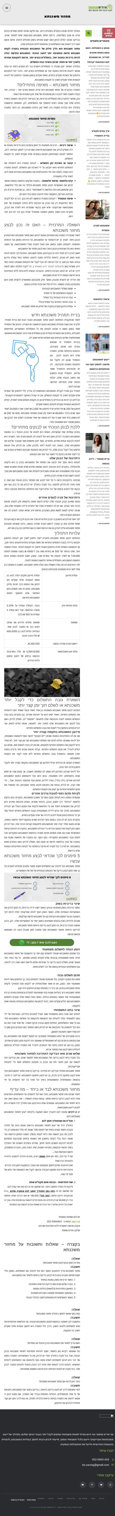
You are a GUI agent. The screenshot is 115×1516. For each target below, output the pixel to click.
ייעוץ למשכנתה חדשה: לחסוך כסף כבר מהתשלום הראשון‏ (97, 364)
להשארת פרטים (108, 34)
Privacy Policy (35, 1507)
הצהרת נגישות (17, 1500)
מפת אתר (31, 1500)
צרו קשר (75, 1221)
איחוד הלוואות (101, 299)
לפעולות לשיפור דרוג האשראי (49, 266)
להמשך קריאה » (103, 122)
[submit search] (89, 33)
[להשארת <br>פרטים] (108, 31)
